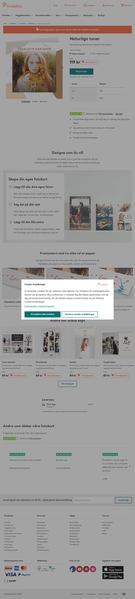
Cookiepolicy (31, 306)
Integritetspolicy (46, 306)
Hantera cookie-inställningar (79, 314)
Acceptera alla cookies (42, 314)
